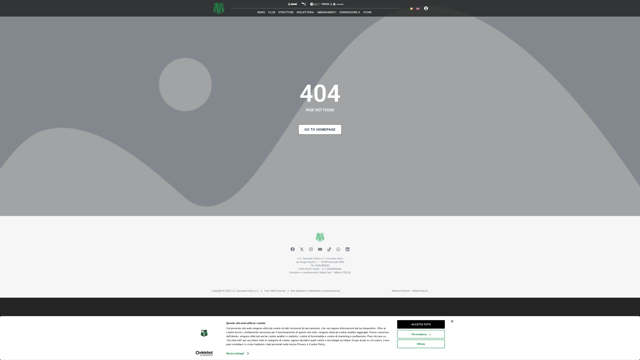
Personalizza (419, 334)
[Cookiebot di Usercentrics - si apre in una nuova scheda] (204, 353)
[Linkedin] (347, 249)
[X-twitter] (302, 249)
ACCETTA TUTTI (421, 324)
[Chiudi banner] (452, 321)
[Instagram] (311, 249)
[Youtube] (320, 249)
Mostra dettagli (235, 353)
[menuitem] (411, 9)
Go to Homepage (320, 130)
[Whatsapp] (338, 249)
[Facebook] (292, 249)
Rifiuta (421, 343)
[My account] (426, 8)
